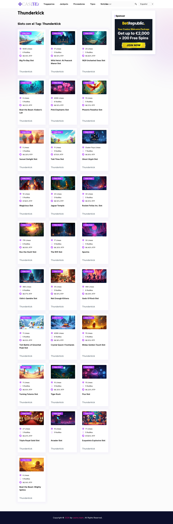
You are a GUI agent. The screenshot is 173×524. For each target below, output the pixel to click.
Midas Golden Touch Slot (93, 345)
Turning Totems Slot (28, 394)
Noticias (104, 4)
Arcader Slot (56, 440)
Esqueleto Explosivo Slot (93, 440)
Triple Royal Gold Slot (29, 440)
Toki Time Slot (57, 159)
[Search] (136, 4)
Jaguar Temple (57, 205)
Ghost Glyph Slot (90, 159)
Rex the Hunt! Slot (27, 252)
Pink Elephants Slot (60, 110)
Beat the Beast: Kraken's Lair (30, 111)
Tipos (92, 4)
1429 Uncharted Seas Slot (93, 60)
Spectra (85, 252)
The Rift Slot (56, 252)
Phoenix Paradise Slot (92, 110)
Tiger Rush (56, 394)
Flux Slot (86, 394)
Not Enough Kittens (60, 298)
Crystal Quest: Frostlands (62, 345)
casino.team (78, 517)
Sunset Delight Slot (28, 159)
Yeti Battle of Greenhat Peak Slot (30, 346)
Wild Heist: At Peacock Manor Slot (61, 62)
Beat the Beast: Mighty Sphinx (30, 488)
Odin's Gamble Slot (28, 298)
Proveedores (79, 4)
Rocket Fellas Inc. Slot (92, 205)
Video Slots (26, 33)
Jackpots (64, 4)
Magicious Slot (26, 205)
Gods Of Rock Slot (90, 298)
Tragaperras (49, 4)
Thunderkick (25, 71)
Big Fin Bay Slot (26, 60)
